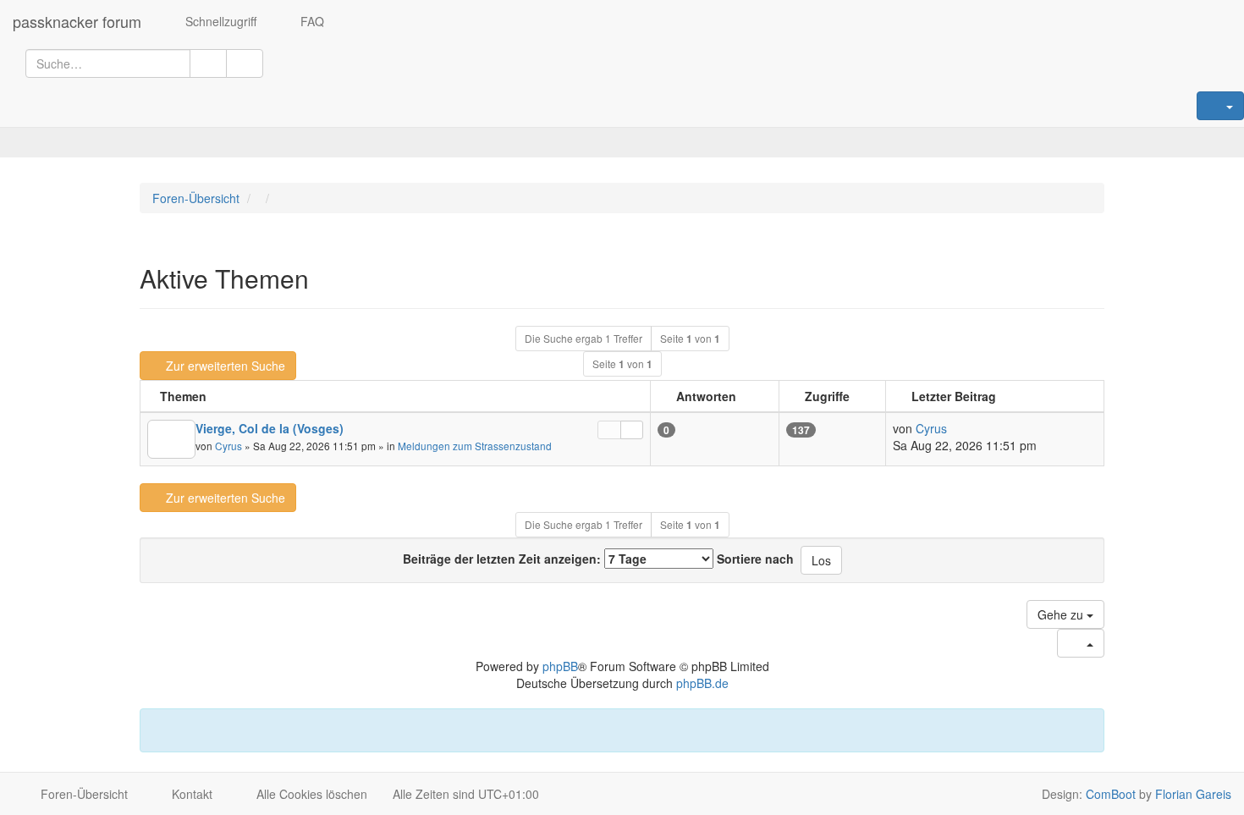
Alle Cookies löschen (310, 793)
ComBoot (1111, 793)
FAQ (310, 21)
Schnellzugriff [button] (219, 21)
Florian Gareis (1193, 793)
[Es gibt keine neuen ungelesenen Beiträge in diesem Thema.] (171, 439)
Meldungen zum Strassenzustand (475, 445)
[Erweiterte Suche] (244, 63)
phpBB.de (702, 683)
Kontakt (190, 793)
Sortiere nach (755, 558)
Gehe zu (1062, 614)
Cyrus (228, 445)
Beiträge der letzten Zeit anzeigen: (503, 558)
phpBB (560, 666)
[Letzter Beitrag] (631, 430)
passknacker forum (77, 21)
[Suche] (208, 63)
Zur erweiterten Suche (225, 365)
